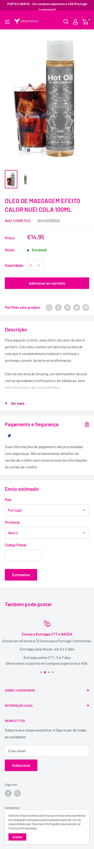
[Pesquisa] (83, 18)
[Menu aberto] (7, 22)
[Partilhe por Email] (85, 307)
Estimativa (21, 574)
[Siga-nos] (8, 793)
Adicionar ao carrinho (47, 283)
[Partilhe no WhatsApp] (49, 307)
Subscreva (21, 765)
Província (12, 522)
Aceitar (17, 837)
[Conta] (75, 21)
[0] (85, 22)
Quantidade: (14, 265)
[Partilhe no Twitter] (76, 307)
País (8, 499)
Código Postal (16, 545)
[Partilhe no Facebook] (58, 307)
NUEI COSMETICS (17, 221)
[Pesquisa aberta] (66, 21)
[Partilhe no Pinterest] (67, 307)
